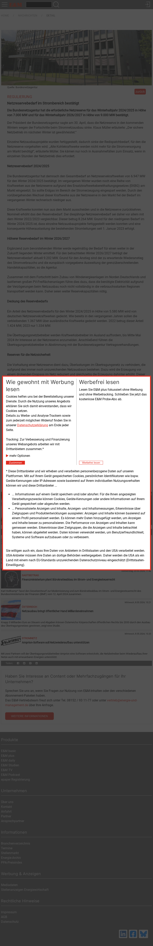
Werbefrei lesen (91, 462)
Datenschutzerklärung (32, 425)
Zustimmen (15, 462)
